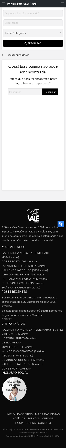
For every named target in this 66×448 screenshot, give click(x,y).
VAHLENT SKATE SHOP (16, 270)
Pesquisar (34, 43)
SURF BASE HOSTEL (15, 283)
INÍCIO (10, 414)
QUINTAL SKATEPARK (16, 265)
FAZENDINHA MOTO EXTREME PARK (26, 252)
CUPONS (48, 418)
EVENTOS (33, 418)
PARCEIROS (25, 414)
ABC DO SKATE (11, 355)
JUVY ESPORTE (11, 347)
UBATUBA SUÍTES (13, 338)
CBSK (5, 342)
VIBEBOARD (9, 334)
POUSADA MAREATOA (16, 279)
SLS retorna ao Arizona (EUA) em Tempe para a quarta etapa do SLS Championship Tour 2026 (30, 300)
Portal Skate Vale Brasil (21, 4)
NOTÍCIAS (19, 418)
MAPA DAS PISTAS (47, 414)
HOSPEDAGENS (25, 422)
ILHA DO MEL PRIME (15, 274)
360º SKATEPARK (13, 287)
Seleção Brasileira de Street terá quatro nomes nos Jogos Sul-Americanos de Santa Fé (32, 313)
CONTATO (44, 422)
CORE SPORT (10, 261)
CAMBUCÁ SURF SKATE (17, 360)
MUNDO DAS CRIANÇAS (18, 351)
